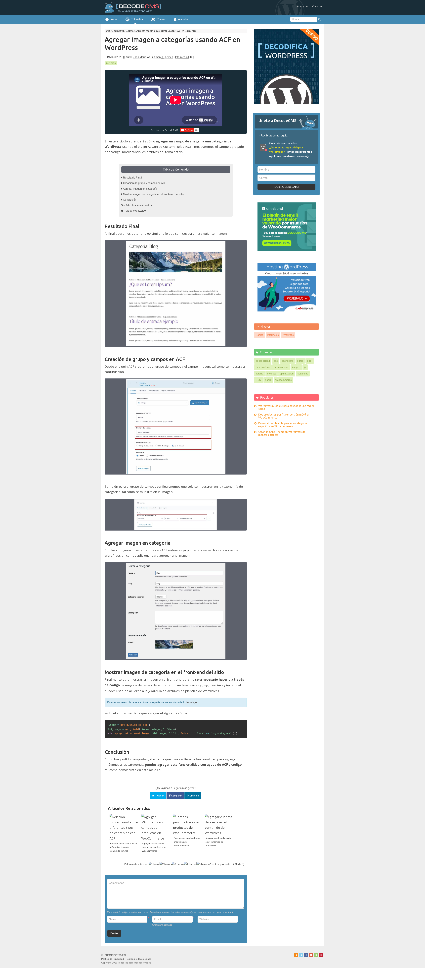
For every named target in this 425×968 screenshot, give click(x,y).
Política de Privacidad (112, 959)
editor (300, 360)
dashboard (287, 360)
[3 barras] (178, 864)
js (305, 367)
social (268, 379)
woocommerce (283, 379)
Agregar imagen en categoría (140, 188)
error (309, 360)
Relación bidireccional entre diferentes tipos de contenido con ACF (123, 847)
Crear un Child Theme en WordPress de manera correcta (281, 433)
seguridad (303, 373)
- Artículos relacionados (138, 205)
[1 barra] (154, 864)
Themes (168, 57)
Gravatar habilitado (162, 924)
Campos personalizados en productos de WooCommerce (187, 842)
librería (259, 373)
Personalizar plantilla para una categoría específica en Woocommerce (282, 425)
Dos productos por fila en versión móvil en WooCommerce (283, 416)
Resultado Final (132, 177)
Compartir (176, 795)
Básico (259, 334)
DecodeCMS (131, 7)
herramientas (281, 367)
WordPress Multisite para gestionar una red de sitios (286, 407)
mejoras (111, 63)
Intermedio (181, 57)
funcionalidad (263, 367)
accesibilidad (263, 360)
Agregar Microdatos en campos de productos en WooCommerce (154, 847)
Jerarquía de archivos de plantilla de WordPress (183, 691)
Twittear (159, 795)
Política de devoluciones (138, 959)
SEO (258, 379)
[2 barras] (166, 864)
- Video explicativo (135, 210)
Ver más (301, 156)
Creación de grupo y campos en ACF (145, 183)
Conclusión (129, 199)
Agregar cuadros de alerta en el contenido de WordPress (218, 842)
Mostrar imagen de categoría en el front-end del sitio (153, 194)
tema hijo (191, 702)
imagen (296, 367)
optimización (287, 373)
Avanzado (288, 334)
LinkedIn (194, 795)
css (276, 360)
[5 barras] (202, 864)
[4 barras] (190, 864)
